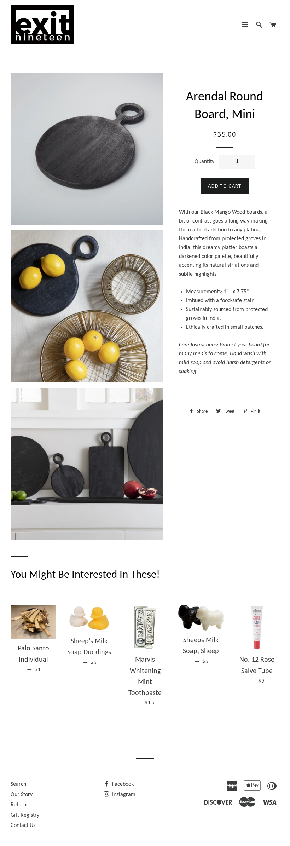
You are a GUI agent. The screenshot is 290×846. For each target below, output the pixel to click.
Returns (19, 805)
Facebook (122, 784)
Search (18, 784)
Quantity (204, 162)
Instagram (123, 795)
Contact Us (23, 825)
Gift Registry (25, 815)
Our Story (22, 795)
